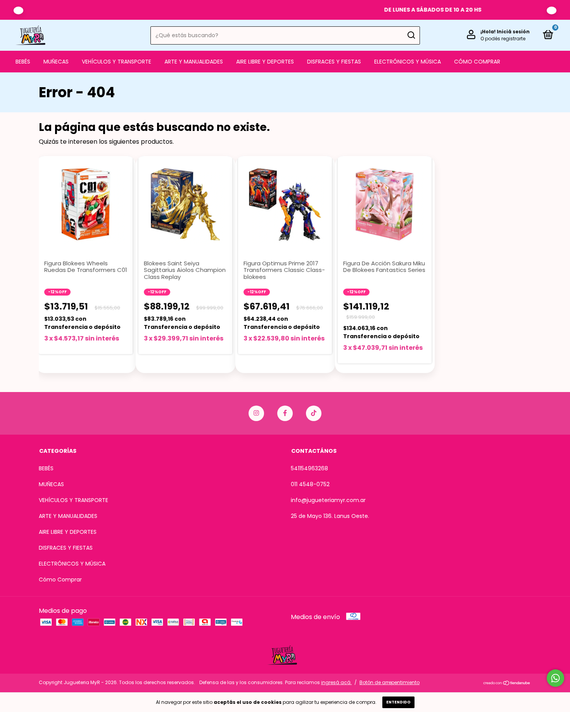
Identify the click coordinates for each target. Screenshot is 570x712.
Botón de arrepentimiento (389, 682)
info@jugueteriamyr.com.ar (328, 500)
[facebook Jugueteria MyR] (285, 413)
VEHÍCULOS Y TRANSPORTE (116, 61)
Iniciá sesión (513, 31)
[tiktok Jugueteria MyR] (313, 413)
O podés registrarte (502, 38)
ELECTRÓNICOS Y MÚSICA (407, 61)
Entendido (398, 702)
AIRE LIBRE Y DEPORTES (265, 61)
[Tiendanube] (507, 683)
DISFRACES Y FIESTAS (334, 61)
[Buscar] (410, 35)
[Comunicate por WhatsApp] (555, 678)
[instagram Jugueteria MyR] (256, 413)
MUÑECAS (56, 61)
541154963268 (309, 468)
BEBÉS (23, 61)
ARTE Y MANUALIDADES (193, 61)
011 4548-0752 (310, 484)
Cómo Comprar (477, 61)
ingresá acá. (336, 682)
